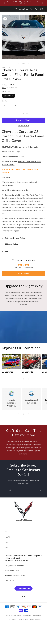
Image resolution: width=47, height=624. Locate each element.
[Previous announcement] (4, 3)
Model (20, 190)
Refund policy (27, 615)
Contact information (35, 619)
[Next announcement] (42, 3)
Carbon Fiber (8, 96)
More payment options (23, 126)
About (6, 542)
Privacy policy (37, 615)
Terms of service (12, 619)
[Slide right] (28, 63)
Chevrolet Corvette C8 (20, 132)
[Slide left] (18, 63)
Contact (7, 547)
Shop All (7, 537)
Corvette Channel (16, 615)
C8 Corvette (7, 372)
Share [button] (6, 251)
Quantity (4, 101)
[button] (4, 9)
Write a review (23, 273)
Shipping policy (23, 619)
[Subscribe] (39, 490)
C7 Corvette (27, 372)
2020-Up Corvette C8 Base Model (26, 147)
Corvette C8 (9, 185)
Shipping (4, 87)
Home (6, 532)
